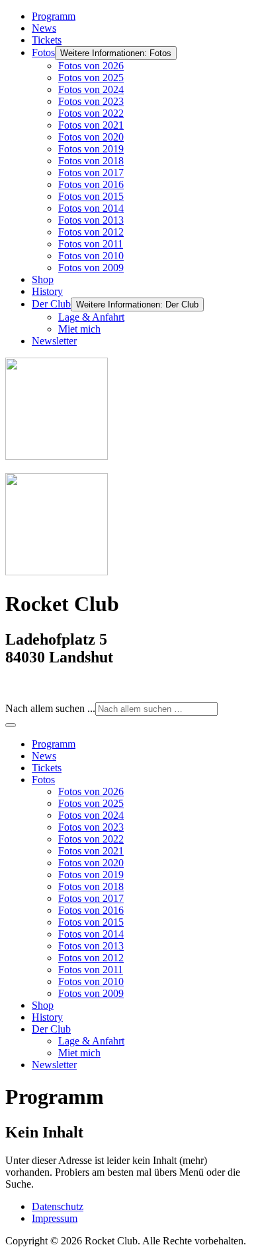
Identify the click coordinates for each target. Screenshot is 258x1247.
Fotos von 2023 (91, 101)
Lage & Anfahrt (91, 317)
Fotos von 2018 (91, 160)
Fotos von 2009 (91, 267)
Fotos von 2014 (91, 208)
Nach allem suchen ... (50, 708)
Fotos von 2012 (91, 232)
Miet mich (79, 329)
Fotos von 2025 (91, 77)
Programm (53, 16)
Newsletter (54, 340)
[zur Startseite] (56, 456)
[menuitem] (53, 744)
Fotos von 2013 (91, 220)
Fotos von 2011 (90, 243)
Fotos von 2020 (91, 137)
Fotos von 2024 (91, 89)
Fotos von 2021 (91, 125)
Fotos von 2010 (91, 255)
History (47, 291)
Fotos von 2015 (91, 196)
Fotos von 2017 (91, 172)
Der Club (51, 303)
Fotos (43, 52)
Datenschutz (57, 1206)
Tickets (47, 40)
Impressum (54, 1218)
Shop (43, 279)
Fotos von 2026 (91, 65)
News (44, 28)
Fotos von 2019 (91, 148)
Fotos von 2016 (91, 184)
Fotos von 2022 (91, 113)
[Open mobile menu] (10, 725)
